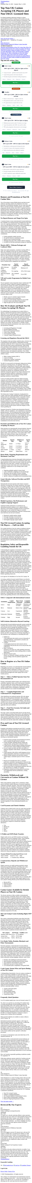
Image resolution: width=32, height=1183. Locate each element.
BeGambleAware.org (16, 192)
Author (2, 2)
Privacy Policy (4, 1171)
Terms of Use (11, 1171)
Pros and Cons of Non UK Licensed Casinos (15, 54)
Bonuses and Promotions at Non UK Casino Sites (13, 47)
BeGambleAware (8, 1165)
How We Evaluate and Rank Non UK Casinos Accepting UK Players (16, 48)
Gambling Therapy (25, 1165)
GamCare (16, 1165)
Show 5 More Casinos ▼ (16, 187)
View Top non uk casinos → (8, 38)
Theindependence (5, 1)
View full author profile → (7, 1101)
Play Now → (16, 82)
